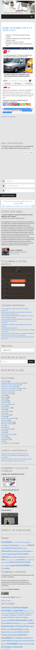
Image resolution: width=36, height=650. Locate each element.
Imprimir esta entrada (9, 116)
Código (31, 152)
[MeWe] (18, 104)
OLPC (2, 425)
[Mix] (21, 104)
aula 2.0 (19, 542)
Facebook (27, 551)
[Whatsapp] (24, 104)
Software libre (5, 439)
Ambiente (4, 381)
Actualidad (6, 542)
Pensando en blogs (6, 429)
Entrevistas (4, 402)
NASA (3, 559)
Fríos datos (4, 322)
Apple (13, 542)
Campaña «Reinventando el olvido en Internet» (14, 453)
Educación (4, 397)
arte (15, 542)
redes (7, 562)
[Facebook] (4, 104)
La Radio (3, 416)
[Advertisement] (13, 129)
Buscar (31, 361)
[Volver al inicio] (5, 600)
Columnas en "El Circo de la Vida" (10, 385)
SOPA (31, 565)
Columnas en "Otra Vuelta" (9, 386)
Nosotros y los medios (11, 559)
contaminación (23, 545)
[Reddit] (9, 104)
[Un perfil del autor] (14, 253)
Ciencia (14, 545)
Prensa (3, 432)
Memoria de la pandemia (8, 418)
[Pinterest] (15, 104)
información (23, 554)
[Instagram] (27, 104)
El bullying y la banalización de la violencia (17, 206)
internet (5, 557)
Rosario (8, 565)
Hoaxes (3, 413)
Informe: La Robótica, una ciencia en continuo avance (16, 459)
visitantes (18, 597)
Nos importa (4, 420)
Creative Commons (6, 393)
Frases (3, 409)
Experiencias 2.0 (6, 408)
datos (3, 548)
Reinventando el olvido (20, 562)
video (7, 568)
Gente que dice (5, 411)
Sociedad (3, 438)
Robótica (3, 565)
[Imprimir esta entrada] (2, 116)
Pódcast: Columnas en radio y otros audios (13, 460)
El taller (3, 399)
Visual (25, 152)
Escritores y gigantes (7, 404)
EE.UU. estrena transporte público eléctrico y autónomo (18, 202)
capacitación (6, 545)
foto (32, 551)
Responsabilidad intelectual (9, 328)
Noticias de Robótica (7, 422)
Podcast (3, 430)
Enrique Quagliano (7, 110)
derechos (9, 548)
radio (2, 562)
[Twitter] (7, 104)
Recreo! (3, 436)
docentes (17, 548)
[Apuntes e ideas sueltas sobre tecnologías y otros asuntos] (18, 7)
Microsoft (28, 557)
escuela (14, 551)
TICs (3, 568)
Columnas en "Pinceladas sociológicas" (12, 388)
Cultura (3, 395)
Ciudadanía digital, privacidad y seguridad (12, 383)
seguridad (15, 565)
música (32, 557)
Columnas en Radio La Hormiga (10, 390)
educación (6, 551)
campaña (27, 542)
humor (14, 554)
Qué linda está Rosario (7, 434)
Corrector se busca (6, 392)
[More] (29, 104)
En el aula (4, 400)
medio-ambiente (19, 557)
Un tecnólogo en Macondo (8, 443)
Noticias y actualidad (7, 423)
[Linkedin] (12, 104)
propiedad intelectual (29, 559)
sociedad (24, 565)
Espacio (3, 406)
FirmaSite (7, 649)
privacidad (20, 559)
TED (2, 441)
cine (19, 545)
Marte (10, 557)
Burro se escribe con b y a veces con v (17, 29)
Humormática (5, 415)
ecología (24, 548)
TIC (32, 565)
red (5, 562)
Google (8, 554)
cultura (30, 545)
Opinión (3, 427)
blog (23, 542)
